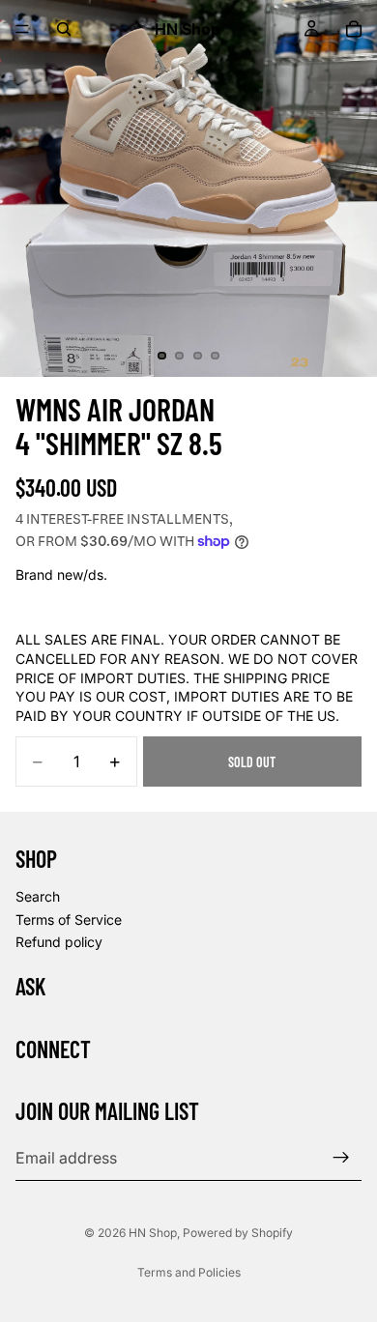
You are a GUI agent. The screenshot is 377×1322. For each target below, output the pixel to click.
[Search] (64, 29)
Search (37, 896)
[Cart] (354, 29)
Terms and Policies (189, 1272)
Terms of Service (68, 918)
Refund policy (58, 942)
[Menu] (22, 29)
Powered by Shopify (238, 1232)
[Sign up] (341, 1157)
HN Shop (153, 1232)
